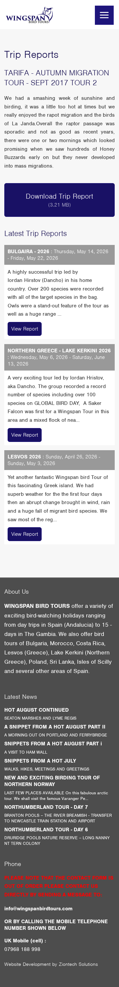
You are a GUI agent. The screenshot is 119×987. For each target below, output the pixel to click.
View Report (24, 329)
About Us (16, 591)
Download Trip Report (59, 200)
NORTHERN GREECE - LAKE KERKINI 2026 (59, 350)
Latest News (20, 696)
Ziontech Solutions (78, 964)
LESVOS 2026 (24, 457)
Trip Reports (31, 54)
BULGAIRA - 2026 (28, 251)
